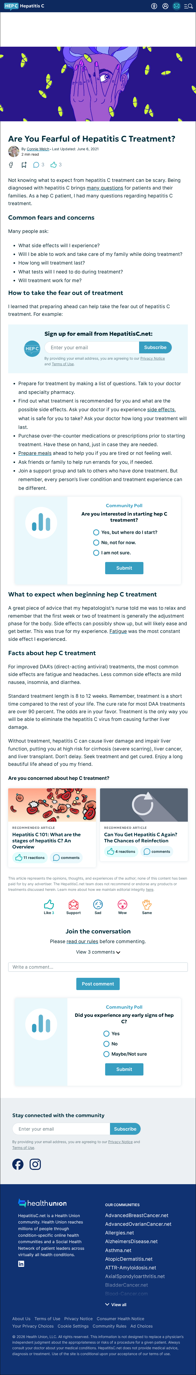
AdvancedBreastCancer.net (136, 1215)
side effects (161, 409)
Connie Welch (38, 149)
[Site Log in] (165, 6)
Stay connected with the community (58, 1115)
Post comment (98, 983)
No (115, 1043)
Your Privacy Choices (33, 1326)
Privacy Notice (152, 358)
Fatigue (118, 631)
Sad (94, 907)
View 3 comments (96, 952)
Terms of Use (63, 364)
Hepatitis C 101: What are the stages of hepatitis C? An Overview (46, 840)
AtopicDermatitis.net (129, 1259)
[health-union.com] (42, 1204)
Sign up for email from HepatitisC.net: (98, 334)
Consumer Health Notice (120, 1318)
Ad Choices (141, 1326)
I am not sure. (116, 552)
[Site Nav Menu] (188, 6)
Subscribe (155, 347)
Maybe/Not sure (129, 1054)
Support (72, 907)
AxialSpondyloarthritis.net (135, 1276)
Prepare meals (35, 453)
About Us (21, 1318)
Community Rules (109, 1326)
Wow (119, 907)
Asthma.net (118, 1250)
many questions (105, 188)
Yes (116, 1033)
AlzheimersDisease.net (131, 1241)
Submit (124, 568)
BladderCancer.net (126, 1285)
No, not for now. (118, 542)
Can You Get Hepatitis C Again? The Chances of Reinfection (140, 837)
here (149, 889)
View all (118, 1304)
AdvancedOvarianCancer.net (138, 1224)
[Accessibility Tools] (154, 6)
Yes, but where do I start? (129, 532)
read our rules (82, 941)
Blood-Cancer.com (126, 1294)
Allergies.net (119, 1233)
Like (46, 907)
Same (144, 907)
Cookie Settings (73, 1326)
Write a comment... (33, 967)
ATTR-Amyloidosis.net (130, 1268)
